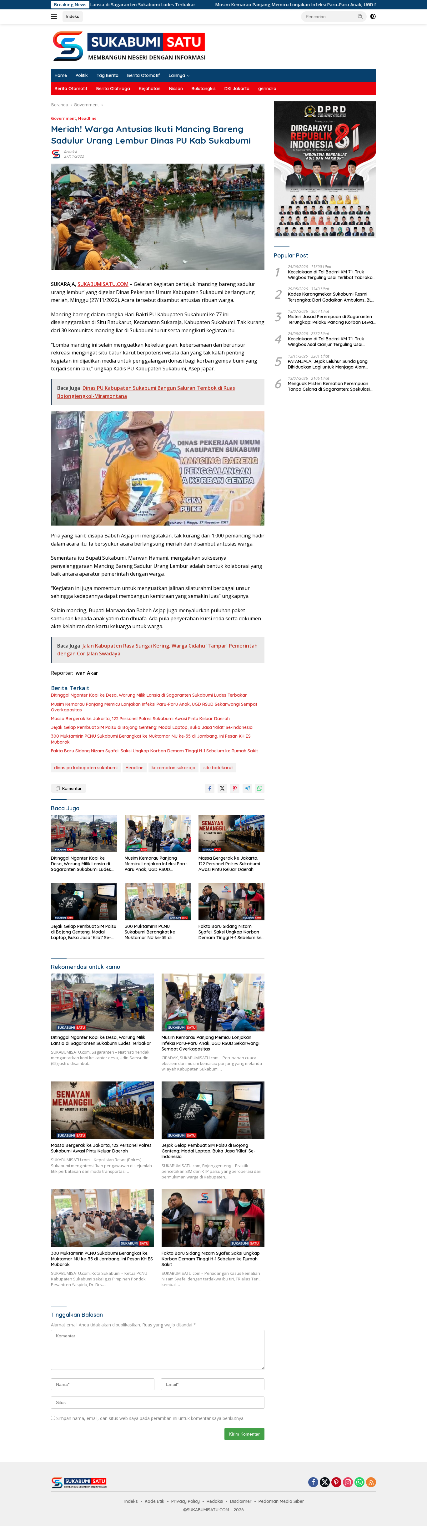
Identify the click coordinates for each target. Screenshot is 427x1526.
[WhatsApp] (359, 1482)
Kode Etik (154, 1501)
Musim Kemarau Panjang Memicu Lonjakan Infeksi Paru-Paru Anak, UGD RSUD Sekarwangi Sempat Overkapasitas (273, 5)
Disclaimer (241, 1501)
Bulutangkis (204, 88)
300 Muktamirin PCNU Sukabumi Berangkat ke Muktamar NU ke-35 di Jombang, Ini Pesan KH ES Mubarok (151, 739)
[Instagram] (348, 1482)
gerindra (267, 88)
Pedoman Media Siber (281, 1501)
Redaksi (70, 152)
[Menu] (55, 16)
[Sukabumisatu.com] (129, 46)
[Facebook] (313, 1482)
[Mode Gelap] (373, 16)
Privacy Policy (185, 1501)
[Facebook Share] (209, 788)
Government (63, 118)
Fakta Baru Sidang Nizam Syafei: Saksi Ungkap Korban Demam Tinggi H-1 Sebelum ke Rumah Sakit (154, 751)
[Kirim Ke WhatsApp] (259, 788)
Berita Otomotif (143, 75)
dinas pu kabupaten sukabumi (86, 768)
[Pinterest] (336, 1482)
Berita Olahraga (113, 88)
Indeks (72, 16)
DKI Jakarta (236, 88)
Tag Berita (107, 75)
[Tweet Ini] (222, 788)
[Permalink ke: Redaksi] (56, 154)
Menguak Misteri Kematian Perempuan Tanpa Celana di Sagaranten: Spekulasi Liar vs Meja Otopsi (329, 386)
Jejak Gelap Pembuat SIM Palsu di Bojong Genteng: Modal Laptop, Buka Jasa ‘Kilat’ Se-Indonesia (152, 727)
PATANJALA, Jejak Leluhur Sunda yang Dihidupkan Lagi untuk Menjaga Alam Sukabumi (328, 364)
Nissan (176, 88)
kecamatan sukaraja (173, 768)
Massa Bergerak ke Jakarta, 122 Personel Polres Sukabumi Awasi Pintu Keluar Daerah (140, 718)
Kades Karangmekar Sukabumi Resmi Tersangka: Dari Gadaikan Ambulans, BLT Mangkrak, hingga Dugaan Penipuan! (331, 297)
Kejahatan (149, 88)
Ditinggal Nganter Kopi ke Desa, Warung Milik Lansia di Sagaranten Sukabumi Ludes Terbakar (149, 695)
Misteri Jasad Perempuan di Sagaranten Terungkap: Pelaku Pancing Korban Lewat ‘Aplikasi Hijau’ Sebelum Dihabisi (331, 319)
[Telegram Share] (247, 788)
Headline (87, 118)
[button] (360, 16)
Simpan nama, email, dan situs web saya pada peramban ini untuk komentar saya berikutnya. (150, 1418)
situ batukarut (218, 768)
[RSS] (371, 1482)
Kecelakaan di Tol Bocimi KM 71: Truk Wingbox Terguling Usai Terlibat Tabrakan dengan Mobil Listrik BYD (331, 274)
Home (61, 75)
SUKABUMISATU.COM (103, 284)
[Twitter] (325, 1482)
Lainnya (177, 75)
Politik (82, 75)
